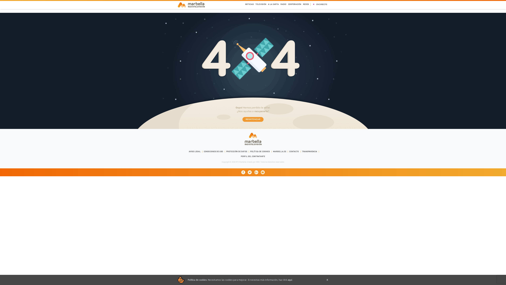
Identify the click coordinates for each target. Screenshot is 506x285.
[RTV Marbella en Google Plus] (256, 172)
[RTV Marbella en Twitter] (250, 172)
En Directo (321, 4)
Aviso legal (195, 151)
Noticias (249, 4)
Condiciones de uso (213, 151)
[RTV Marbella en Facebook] (243, 172)
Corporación (294, 4)
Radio (283, 4)
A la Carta (273, 4)
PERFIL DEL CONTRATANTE (253, 156)
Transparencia (309, 151)
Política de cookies (260, 151)
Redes (306, 4)
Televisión (261, 4)
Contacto (294, 151)
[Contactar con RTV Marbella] (263, 172)
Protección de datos (236, 151)
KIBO (258, 162)
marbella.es (279, 151)
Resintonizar (253, 119)
